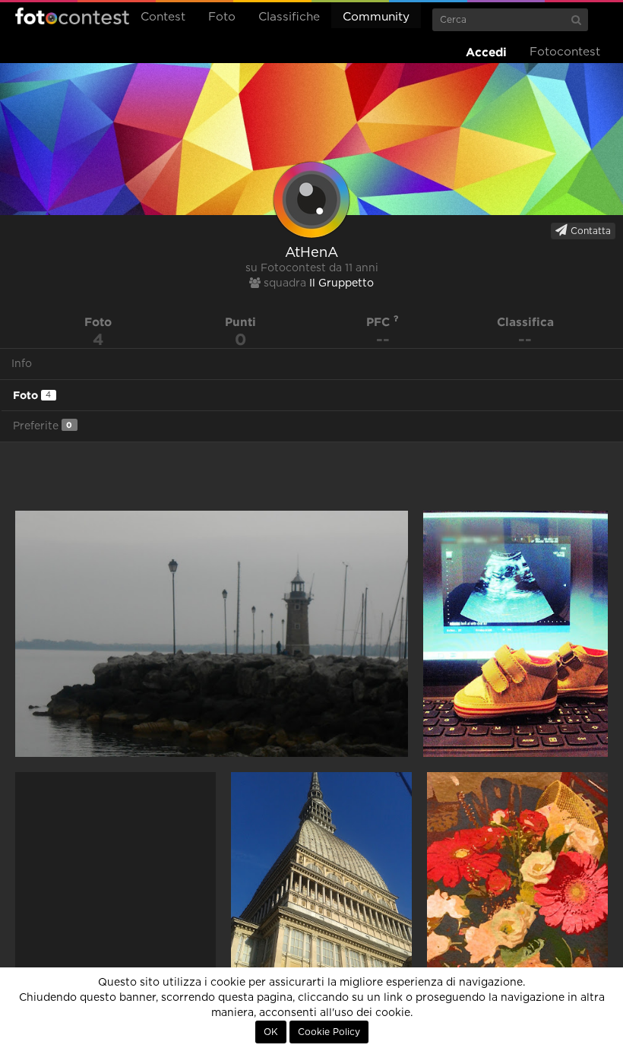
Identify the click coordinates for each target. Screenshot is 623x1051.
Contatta (589, 231)
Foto (222, 17)
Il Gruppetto (341, 283)
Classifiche (289, 17)
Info (21, 364)
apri (211, 634)
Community (376, 17)
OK (271, 1032)
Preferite (42, 426)
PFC (380, 321)
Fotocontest (72, 16)
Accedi (486, 52)
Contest (163, 17)
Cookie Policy (329, 1032)
